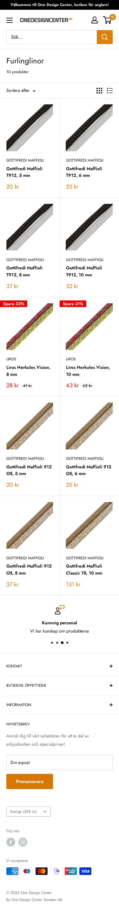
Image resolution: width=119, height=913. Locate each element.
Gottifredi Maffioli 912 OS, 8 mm (29, 569)
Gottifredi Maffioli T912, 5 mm (24, 172)
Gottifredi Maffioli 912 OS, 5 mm (29, 470)
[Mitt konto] (94, 19)
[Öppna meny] (9, 20)
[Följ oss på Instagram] (22, 842)
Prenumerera (29, 781)
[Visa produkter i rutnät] (99, 90)
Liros (11, 359)
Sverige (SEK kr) (23, 811)
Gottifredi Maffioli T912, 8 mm (24, 271)
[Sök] (105, 37)
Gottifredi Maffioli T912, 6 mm (84, 172)
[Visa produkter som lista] (110, 90)
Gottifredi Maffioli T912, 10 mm (84, 271)
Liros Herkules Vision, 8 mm (28, 370)
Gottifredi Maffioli (25, 160)
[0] (107, 20)
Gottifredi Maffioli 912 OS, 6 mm (88, 470)
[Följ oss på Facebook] (10, 842)
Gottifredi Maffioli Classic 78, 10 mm (84, 569)
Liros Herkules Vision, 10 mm (88, 370)
